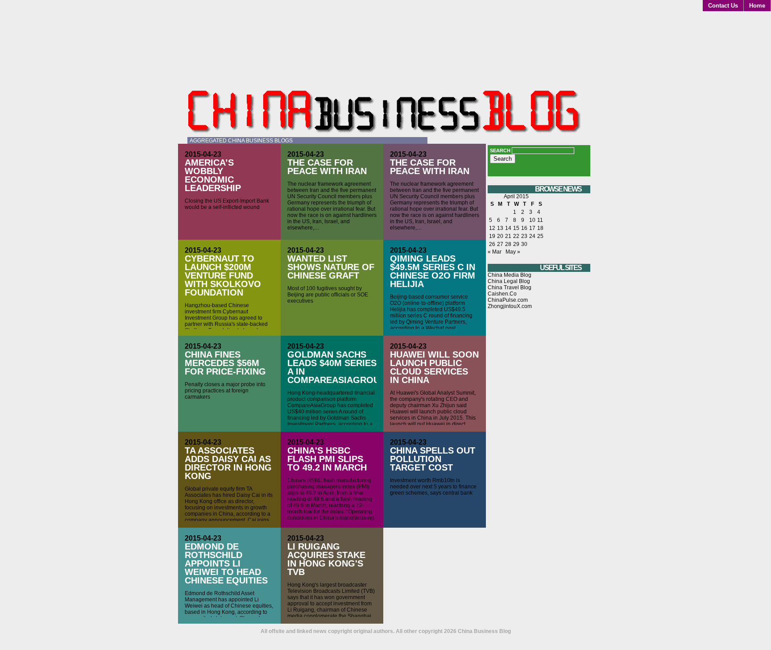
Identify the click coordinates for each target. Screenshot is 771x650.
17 (532, 228)
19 (492, 236)
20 (500, 236)
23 (524, 236)
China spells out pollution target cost (432, 459)
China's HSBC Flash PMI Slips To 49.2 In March (327, 459)
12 (492, 228)
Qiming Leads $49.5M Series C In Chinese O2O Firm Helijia (432, 271)
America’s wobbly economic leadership (213, 175)
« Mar (495, 252)
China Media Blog (509, 275)
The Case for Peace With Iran (327, 167)
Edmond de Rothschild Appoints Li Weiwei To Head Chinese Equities (226, 563)
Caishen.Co (502, 294)
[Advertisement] (539, 468)
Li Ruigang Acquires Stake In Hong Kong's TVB (326, 559)
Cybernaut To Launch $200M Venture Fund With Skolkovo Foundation (223, 275)
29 (516, 244)
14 (508, 228)
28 (508, 244)
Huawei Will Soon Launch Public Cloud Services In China (434, 367)
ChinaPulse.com (508, 300)
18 (540, 228)
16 (524, 228)
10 (532, 220)
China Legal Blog (509, 281)
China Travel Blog (509, 287)
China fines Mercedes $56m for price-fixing (225, 363)
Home (757, 5)
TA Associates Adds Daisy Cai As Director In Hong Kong (228, 463)
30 (524, 244)
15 (516, 228)
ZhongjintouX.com (510, 306)
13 (500, 228)
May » (513, 252)
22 (516, 236)
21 (508, 236)
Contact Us (723, 5)
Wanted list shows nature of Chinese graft (330, 267)
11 (540, 220)
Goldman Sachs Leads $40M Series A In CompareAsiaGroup (336, 367)
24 (532, 236)
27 (500, 244)
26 (492, 244)
